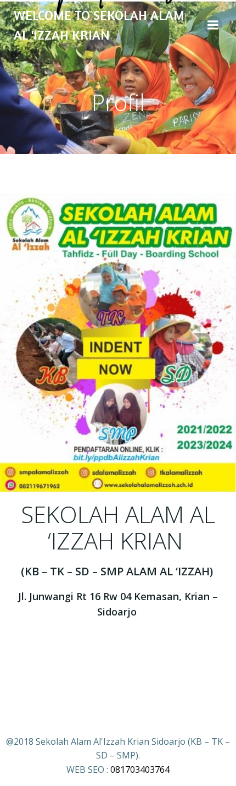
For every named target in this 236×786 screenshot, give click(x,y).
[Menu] (213, 25)
